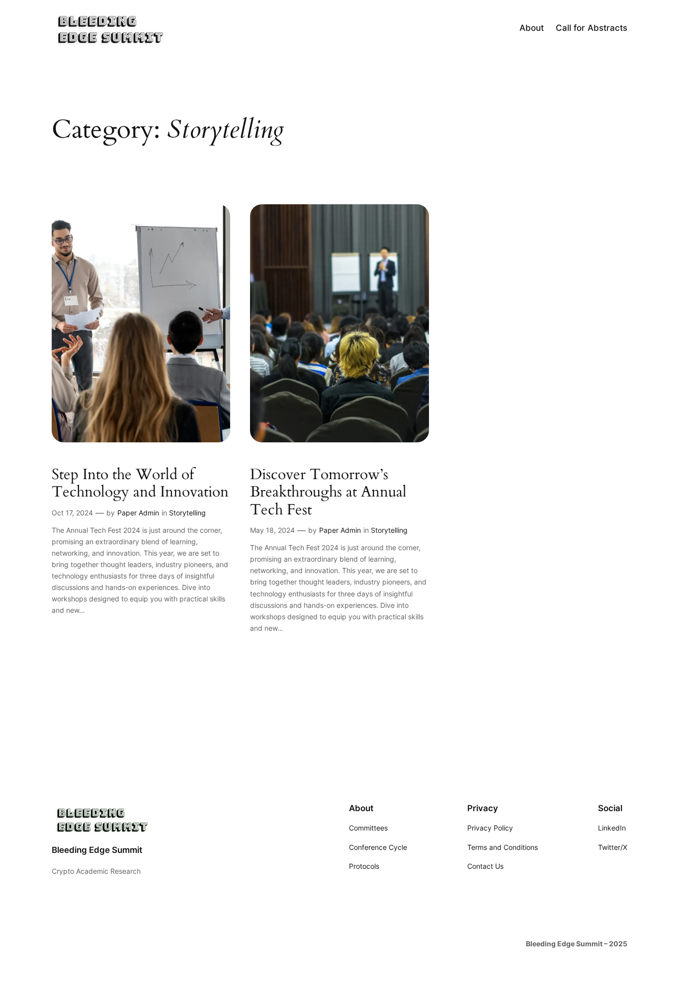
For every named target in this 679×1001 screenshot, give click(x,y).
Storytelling (187, 512)
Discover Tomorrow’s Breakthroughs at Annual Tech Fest (328, 492)
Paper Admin (138, 512)
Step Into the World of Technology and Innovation (140, 483)
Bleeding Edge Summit (97, 850)
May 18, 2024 (272, 530)
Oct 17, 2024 (72, 512)
